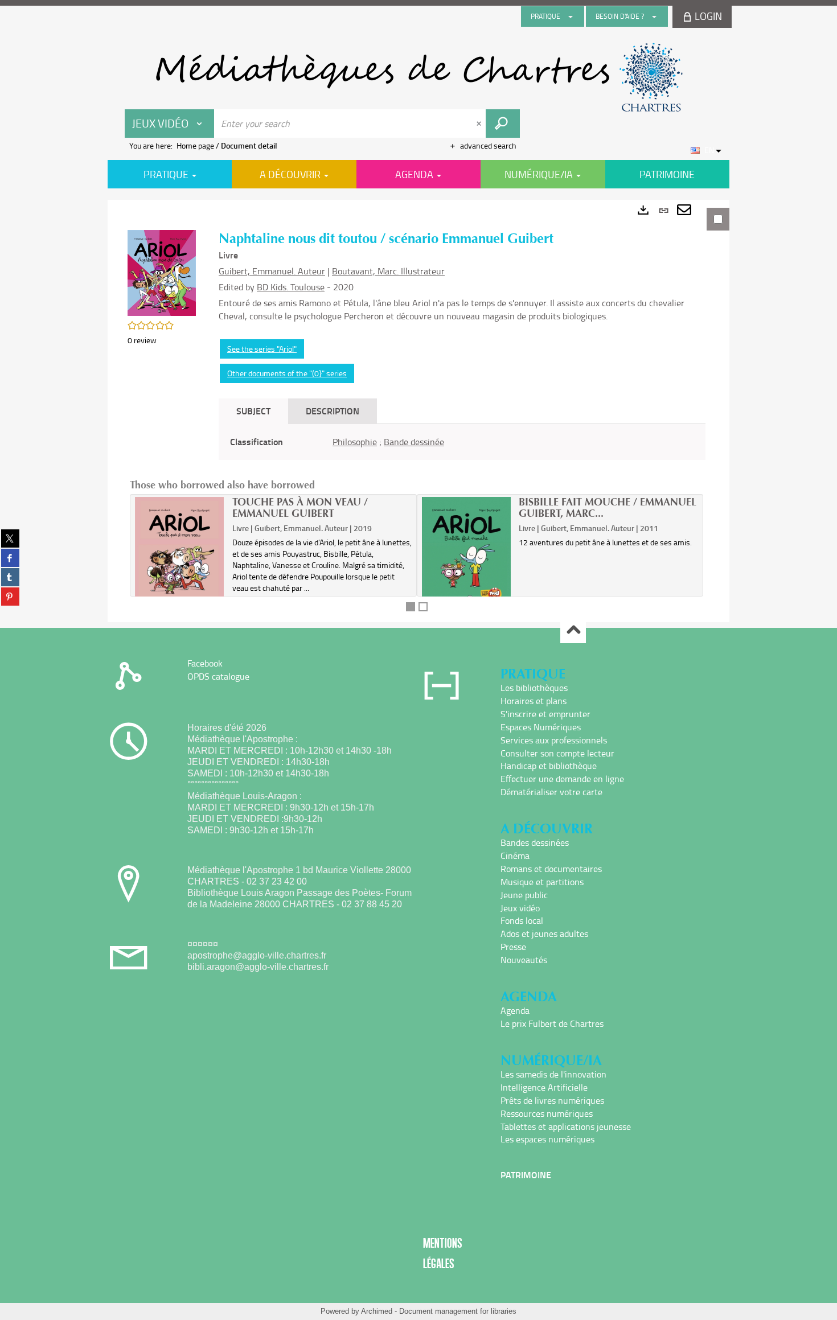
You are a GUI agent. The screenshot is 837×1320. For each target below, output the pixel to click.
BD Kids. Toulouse (291, 287)
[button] (162, 271)
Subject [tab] (253, 410)
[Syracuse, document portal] (418, 77)
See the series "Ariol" (262, 348)
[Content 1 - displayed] (410, 606)
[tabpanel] (418, 411)
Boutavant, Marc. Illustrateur (388, 271)
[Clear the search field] (480, 123)
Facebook (205, 663)
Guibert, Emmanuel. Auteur (272, 271)
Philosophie (355, 441)
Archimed (376, 1311)
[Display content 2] (423, 606)
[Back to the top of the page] (573, 631)
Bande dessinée (414, 441)
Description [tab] (332, 410)
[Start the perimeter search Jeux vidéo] (503, 123)
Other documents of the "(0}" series (287, 373)
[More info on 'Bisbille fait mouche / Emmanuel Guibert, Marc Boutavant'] (467, 553)
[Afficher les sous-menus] (570, 16)
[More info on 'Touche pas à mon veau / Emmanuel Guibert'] (180, 553)
